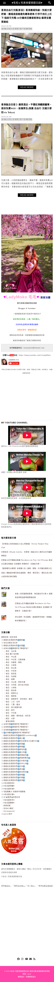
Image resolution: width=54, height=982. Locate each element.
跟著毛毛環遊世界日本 (13, 766)
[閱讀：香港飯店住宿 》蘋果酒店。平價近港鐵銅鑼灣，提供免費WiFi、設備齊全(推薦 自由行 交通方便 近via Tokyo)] (27, 175)
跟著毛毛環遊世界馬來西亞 (15, 772)
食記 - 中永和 (11, 671)
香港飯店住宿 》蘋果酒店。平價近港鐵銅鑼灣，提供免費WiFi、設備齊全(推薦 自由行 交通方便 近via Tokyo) (26, 108)
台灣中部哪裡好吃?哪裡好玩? (16, 724)
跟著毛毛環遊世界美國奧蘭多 (16, 758)
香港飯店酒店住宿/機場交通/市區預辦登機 (17, 29)
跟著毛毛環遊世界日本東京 (15, 761)
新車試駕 (7, 805)
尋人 (33, 886)
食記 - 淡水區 (11, 651)
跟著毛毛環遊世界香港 (13, 780)
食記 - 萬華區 (11, 696)
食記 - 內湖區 (11, 676)
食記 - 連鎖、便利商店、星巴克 (18, 716)
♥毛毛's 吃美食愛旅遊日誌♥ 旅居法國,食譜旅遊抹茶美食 (30, 971)
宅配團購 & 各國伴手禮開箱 (14, 791)
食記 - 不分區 (11, 713)
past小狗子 (8, 814)
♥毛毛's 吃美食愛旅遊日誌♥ (27, 2)
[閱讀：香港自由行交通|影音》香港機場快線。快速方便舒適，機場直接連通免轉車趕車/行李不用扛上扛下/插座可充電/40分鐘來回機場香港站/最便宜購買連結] (27, 67)
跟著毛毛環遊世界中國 (13, 777)
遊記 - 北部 (10, 718)
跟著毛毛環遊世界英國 (13, 744)
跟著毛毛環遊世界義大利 (14, 752)
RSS (34, 959)
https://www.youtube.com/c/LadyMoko (35, 355)
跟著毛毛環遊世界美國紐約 (15, 755)
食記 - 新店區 (11, 690)
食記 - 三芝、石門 (13, 702)
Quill (29, 974)
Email (30, 959)
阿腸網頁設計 (31, 977)
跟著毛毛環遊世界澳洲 (13, 769)
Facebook (18, 959)
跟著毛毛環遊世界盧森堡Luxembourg (19, 735)
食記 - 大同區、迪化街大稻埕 (17, 685)
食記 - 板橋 (10, 679)
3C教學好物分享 (12, 797)
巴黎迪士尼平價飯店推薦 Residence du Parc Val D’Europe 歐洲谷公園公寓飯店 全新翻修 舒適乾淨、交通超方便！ (33, 607)
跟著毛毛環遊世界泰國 (13, 775)
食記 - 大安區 (11, 665)
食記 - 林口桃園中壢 (14, 707)
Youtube (26, 959)
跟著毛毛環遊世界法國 (13, 645)
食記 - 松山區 (11, 668)
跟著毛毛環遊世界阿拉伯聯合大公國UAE (20, 741)
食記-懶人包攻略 (12, 654)
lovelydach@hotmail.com (34, 348)
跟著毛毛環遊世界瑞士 (13, 738)
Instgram (22, 959)
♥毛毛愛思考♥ (9, 800)
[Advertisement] (20, 397)
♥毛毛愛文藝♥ (9, 794)
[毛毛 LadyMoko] (27, 292)
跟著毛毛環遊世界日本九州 (15, 763)
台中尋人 (21, 886)
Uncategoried (9, 811)
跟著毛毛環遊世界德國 (13, 746)
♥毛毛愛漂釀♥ (9, 786)
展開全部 (4, 637)
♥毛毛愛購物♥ (9, 803)
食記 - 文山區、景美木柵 (15, 682)
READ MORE (27, 87)
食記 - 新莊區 (11, 674)
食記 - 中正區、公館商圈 (15, 659)
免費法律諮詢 (47, 886)
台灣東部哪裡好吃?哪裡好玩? (16, 730)
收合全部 (13, 637)
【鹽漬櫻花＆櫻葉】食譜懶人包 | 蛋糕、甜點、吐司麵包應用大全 (26, 568)
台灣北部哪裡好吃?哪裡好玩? (16, 648)
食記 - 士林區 (11, 688)
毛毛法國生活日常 (11, 643)
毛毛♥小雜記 (8, 808)
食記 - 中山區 (11, 657)
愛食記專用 (10, 721)
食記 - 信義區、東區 (14, 662)
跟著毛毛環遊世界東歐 (13, 640)
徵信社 (7, 886)
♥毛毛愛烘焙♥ (9, 783)
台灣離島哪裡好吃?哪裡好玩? (17, 733)
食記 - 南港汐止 (12, 693)
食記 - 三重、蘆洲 (13, 704)
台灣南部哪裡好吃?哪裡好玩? (16, 727)
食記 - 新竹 (10, 710)
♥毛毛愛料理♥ (9, 789)
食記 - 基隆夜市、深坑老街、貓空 (19, 699)
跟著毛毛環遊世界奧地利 (14, 749)
